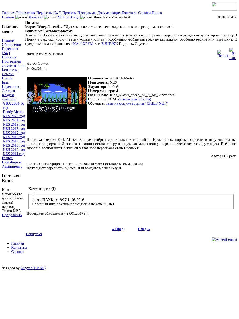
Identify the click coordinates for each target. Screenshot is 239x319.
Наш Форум (11, 162)
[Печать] (222, 53)
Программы (86, 13)
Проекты (69, 13)
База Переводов (10, 84)
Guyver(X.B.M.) (33, 268)
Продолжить (12, 215)
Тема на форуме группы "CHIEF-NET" (137, 103)
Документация (109, 13)
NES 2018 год (14, 129)
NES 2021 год (14, 120)
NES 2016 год (68, 17)
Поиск (157, 13)
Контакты (129, 13)
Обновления (25, 13)
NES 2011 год (14, 154)
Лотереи (8, 91)
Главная (8, 13)
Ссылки (144, 13)
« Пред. (118, 229)
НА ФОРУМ (83, 44)
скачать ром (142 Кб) (134, 99)
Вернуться (34, 234)
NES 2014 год (14, 141)
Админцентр (12, 166)
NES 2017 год (14, 133)
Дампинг (36, 17)
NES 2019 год (14, 124)
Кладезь (8, 95)
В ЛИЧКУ (109, 44)
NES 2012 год (14, 150)
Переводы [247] (48, 13)
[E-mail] (232, 53)
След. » (144, 229)
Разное (7, 158)
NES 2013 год (14, 145)
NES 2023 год (14, 116)
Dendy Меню (13, 112)
